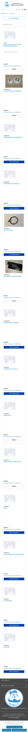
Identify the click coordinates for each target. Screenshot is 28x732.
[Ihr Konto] (19, 9)
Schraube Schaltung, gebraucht (13, 137)
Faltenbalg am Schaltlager (11, 183)
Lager (5, 508)
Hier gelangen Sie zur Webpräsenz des (14, 708)
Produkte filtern (14, 18)
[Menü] (2, 9)
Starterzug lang (8, 230)
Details (14, 69)
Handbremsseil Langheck (11, 322)
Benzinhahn (7, 415)
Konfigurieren (6, 730)
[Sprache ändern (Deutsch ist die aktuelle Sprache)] (25, 10)
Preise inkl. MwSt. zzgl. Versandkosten (12, 65)
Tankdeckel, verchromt (10, 369)
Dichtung (6, 647)
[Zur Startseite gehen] (14, 4)
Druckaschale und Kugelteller (12, 91)
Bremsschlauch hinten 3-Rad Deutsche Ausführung (12, 45)
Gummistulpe (8, 600)
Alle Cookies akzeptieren (19, 730)
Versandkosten (5, 715)
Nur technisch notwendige (14, 727)
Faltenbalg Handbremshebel (12, 276)
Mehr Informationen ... (14, 724)
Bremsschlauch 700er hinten (12, 461)
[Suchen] (16, 9)
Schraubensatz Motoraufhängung (14, 554)
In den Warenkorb (14, 162)
